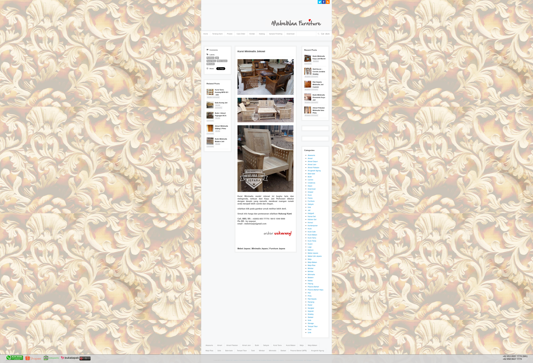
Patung (310, 283)
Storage (311, 323)
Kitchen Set (312, 219)
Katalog (261, 33)
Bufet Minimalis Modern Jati (221, 140)
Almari (310, 158)
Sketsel (310, 317)
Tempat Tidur (313, 326)
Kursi (310, 228)
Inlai (309, 207)
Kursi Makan (312, 234)
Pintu (310, 296)
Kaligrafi (311, 213)
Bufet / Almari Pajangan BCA (220, 114)
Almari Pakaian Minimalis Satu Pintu (319, 110)
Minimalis (210, 64)
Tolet (309, 329)
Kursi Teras (312, 241)
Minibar (310, 271)
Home (205, 33)
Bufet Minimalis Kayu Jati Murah (319, 57)
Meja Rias (311, 265)
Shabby (311, 314)
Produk (228, 33)
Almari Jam (312, 164)
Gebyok (311, 204)
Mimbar (310, 268)
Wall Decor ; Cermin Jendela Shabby (319, 71)
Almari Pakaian (313, 167)
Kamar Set (312, 216)
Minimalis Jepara (260, 248)
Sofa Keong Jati (221, 102)
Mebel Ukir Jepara (315, 256)
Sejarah (311, 311)
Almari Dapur (313, 161)
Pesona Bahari (313, 286)
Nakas (310, 280)
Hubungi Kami (285, 213)
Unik (309, 332)
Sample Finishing (275, 33)
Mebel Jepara (222, 61)
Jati (217, 58)
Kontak (252, 33)
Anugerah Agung (314, 170)
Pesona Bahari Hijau (315, 289)
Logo (310, 247)
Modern (311, 277)
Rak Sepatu (312, 299)
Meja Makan (312, 262)
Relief (310, 305)
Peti (309, 292)
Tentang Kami (217, 33)
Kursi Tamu (211, 61)
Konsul (310, 222)
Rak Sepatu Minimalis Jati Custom (318, 84)
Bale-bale (311, 173)
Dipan (310, 186)
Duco (310, 195)
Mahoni (310, 250)
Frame (310, 198)
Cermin (310, 179)
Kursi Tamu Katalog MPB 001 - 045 (221, 92)
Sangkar (311, 308)
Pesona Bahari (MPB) (298, 350)
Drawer (310, 192)
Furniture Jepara (277, 248)
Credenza (311, 183)
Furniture (210, 58)
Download (290, 33)
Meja (309, 259)
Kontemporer (313, 225)
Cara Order (241, 33)
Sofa (309, 320)
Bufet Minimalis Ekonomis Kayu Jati (319, 97)
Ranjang (311, 302)
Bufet (310, 176)
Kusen (310, 244)
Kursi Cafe (312, 231)
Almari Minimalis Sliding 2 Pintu (221, 127)
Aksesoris (311, 155)
